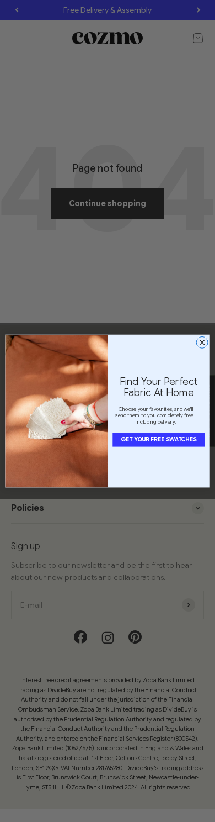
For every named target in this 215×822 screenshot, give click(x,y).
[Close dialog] (202, 342)
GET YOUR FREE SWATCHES (158, 439)
